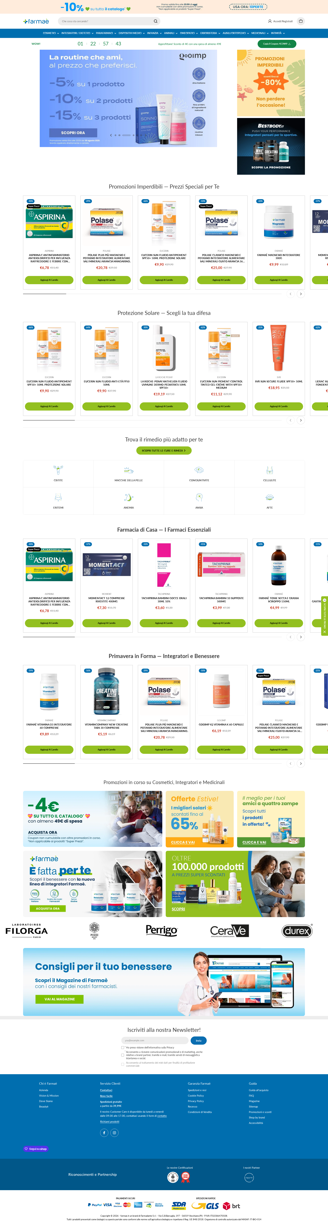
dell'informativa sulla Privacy (159, 1047)
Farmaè (279, 251)
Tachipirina (164, 594)
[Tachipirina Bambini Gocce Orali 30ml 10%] (164, 565)
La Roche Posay (164, 377)
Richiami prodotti (109, 1121)
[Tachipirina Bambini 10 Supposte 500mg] (221, 565)
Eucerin (164, 251)
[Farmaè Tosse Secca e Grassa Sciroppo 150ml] (279, 565)
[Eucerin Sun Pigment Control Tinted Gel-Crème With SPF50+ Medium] (221, 348)
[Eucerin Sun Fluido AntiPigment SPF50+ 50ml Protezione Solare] (164, 221)
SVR (279, 377)
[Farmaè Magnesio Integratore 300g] (279, 221)
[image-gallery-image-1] (246, 930)
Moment (106, 594)
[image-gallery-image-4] (43, 930)
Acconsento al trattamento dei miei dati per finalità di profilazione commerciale (160, 1064)
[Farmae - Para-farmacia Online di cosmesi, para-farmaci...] (92, 819)
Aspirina (49, 251)
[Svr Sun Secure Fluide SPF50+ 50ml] (279, 348)
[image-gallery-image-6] (179, 930)
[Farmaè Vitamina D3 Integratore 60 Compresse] (49, 691)
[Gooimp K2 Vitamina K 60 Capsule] (221, 691)
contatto (162, 1115)
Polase (107, 251)
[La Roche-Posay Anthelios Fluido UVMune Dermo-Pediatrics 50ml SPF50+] (164, 348)
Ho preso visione (150, 1047)
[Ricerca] (156, 21)
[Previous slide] (111, 135)
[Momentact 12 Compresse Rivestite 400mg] (106, 565)
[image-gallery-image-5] (111, 930)
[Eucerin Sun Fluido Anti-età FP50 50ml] (106, 348)
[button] (115, 135)
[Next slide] (146, 135)
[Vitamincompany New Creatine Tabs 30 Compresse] (106, 691)
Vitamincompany (106, 720)
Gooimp (221, 720)
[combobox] (109, 21)
